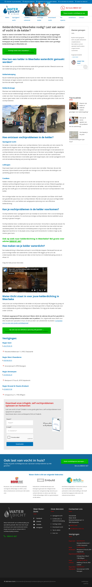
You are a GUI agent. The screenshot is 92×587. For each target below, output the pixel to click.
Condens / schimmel (27, 19)
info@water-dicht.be (77, 528)
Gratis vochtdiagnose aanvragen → (75, 461)
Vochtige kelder (40, 19)
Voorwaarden (20, 581)
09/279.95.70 (8, 346)
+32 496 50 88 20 (82, 560)
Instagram (39, 527)
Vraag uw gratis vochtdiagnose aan (74, 13)
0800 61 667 (12, 536)
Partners (53, 581)
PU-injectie (62, 19)
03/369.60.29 (8, 375)
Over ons (55, 533)
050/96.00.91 (8, 361)
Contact (81, 17)
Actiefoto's (72, 17)
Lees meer (75, 57)
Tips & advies (56, 530)
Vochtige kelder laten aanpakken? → (19, 51)
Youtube (38, 524)
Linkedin (38, 521)
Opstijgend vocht (15, 19)
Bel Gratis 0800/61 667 (73, 8)
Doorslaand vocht (52, 19)
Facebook (39, 518)
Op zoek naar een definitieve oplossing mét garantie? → (26, 330)
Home (7, 17)
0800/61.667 (15, 241)
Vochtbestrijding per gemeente (40, 581)
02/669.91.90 (8, 389)
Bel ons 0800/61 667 (81, 466)
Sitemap (27, 581)
